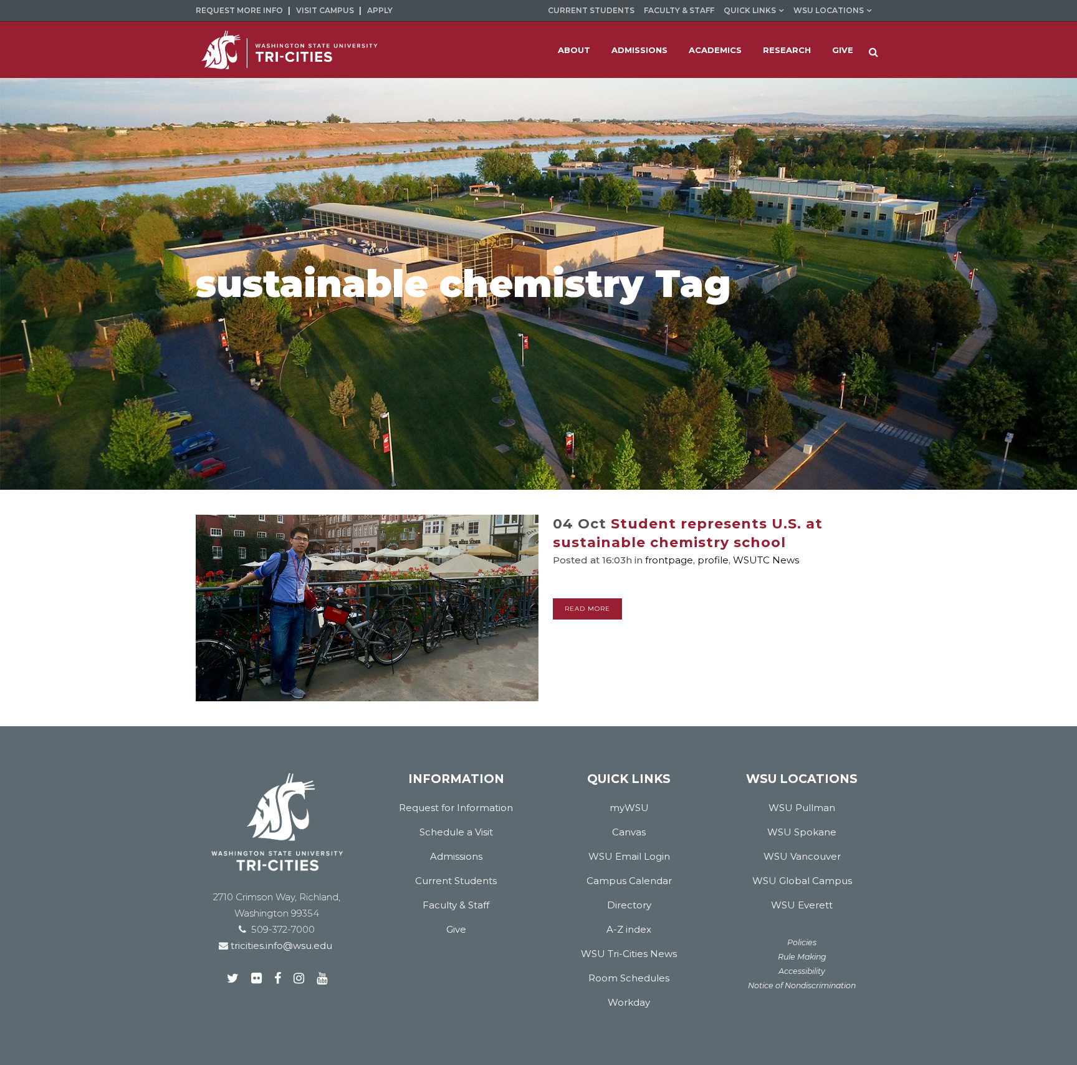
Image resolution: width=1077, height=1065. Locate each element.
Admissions (456, 856)
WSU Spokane (801, 832)
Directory (629, 905)
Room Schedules (628, 978)
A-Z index (628, 929)
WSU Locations (828, 10)
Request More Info (239, 10)
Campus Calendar (629, 881)
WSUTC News (766, 560)
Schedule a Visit (456, 832)
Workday (629, 1002)
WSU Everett (802, 905)
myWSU (629, 808)
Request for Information (456, 808)
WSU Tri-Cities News (629, 954)
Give (456, 929)
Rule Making (802, 956)
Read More (587, 609)
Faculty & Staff (679, 10)
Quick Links (750, 10)
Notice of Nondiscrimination (802, 985)
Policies (801, 942)
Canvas (629, 832)
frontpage (669, 560)
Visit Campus (325, 10)
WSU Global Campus (802, 881)
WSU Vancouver (802, 856)
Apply (380, 10)
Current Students (591, 10)
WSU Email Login (629, 856)
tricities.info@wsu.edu (280, 945)
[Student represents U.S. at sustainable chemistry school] (367, 608)
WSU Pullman (801, 808)
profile (713, 560)
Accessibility (801, 971)
